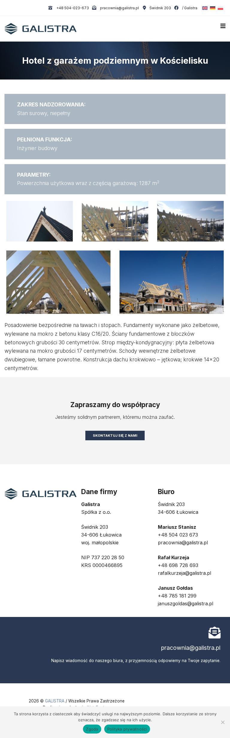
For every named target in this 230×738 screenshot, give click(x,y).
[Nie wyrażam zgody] (223, 722)
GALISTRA (55, 701)
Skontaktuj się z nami (115, 435)
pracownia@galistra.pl (119, 8)
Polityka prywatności (127, 729)
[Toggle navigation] (223, 26)
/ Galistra (189, 8)
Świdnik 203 (160, 8)
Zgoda (92, 729)
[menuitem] (204, 8)
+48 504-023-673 (72, 8)
